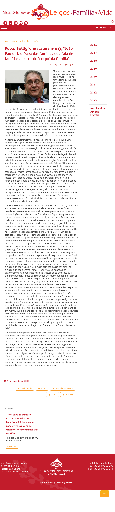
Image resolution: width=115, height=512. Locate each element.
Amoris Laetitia (26, 388)
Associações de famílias (64, 388)
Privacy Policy (65, 482)
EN (97, 27)
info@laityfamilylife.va (101, 462)
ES (104, 27)
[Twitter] (11, 23)
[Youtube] (21, 23)
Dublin (53, 394)
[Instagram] (16, 23)
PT (111, 27)
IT (108, 27)
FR (101, 27)
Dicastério (69, 394)
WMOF (43, 388)
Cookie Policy (47, 482)
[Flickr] (26, 23)
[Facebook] (5, 23)
